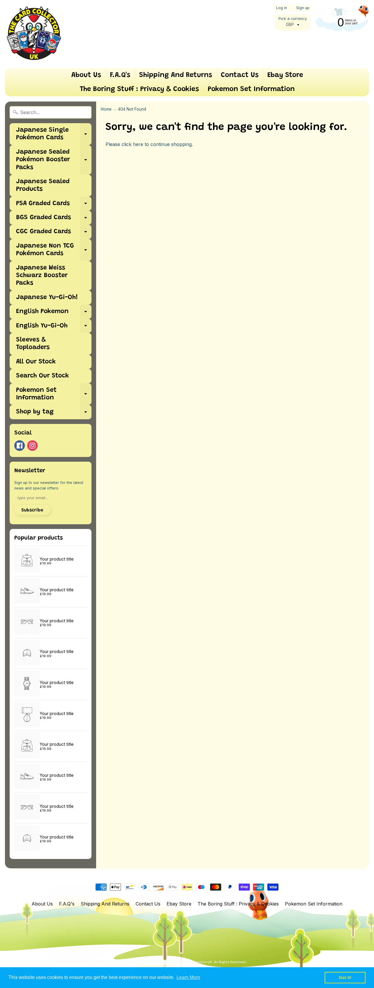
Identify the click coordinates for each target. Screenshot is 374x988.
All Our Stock (36, 362)
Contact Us (240, 75)
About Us (86, 75)
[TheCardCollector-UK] (34, 34)
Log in (281, 8)
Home (106, 109)
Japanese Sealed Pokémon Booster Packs (53, 160)
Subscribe (32, 510)
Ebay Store (285, 75)
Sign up (302, 8)
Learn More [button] (188, 977)
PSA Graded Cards (53, 205)
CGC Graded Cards (53, 233)
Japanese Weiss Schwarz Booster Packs (41, 276)
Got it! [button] (345, 977)
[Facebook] (19, 445)
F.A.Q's (120, 75)
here (138, 144)
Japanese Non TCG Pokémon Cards (53, 250)
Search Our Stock (42, 376)
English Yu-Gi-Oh (53, 328)
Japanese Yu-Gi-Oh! (47, 297)
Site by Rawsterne (196, 967)
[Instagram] (32, 445)
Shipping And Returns (175, 75)
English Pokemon (53, 313)
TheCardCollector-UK (194, 962)
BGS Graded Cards (53, 219)
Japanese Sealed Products (43, 185)
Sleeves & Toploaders (33, 344)
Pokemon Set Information (251, 89)
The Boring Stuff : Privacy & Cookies (139, 89)
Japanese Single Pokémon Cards (53, 134)
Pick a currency (292, 18)
